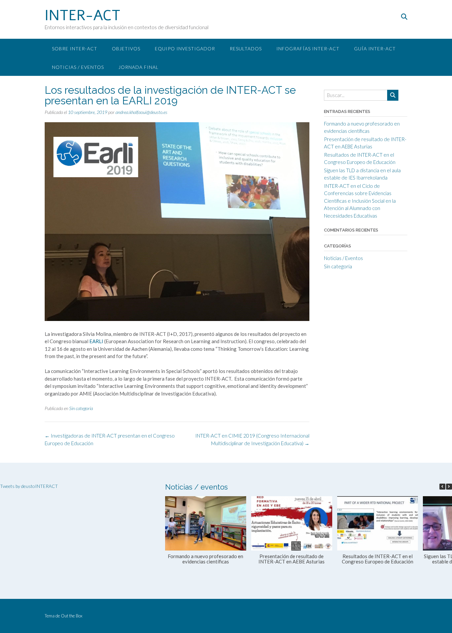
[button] (449, 487)
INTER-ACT (82, 16)
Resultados (246, 48)
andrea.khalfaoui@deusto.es (141, 112)
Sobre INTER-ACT (74, 48)
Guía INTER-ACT (375, 48)
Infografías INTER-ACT (307, 48)
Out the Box (71, 615)
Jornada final (138, 67)
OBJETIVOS (126, 48)
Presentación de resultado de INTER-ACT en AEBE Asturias (291, 558)
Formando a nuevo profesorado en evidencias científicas (205, 558)
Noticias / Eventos (78, 67)
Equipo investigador (185, 48)
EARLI (96, 341)
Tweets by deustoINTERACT (29, 486)
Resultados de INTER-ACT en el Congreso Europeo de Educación (377, 558)
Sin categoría (81, 408)
